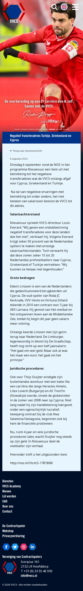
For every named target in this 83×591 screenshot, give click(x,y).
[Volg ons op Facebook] (6, 547)
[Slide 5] (45, 129)
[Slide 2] (24, 129)
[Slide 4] (38, 129)
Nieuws (6, 491)
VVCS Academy (11, 486)
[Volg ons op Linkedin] (32, 547)
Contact (7, 512)
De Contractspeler (13, 526)
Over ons (7, 506)
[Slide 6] (52, 129)
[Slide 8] (66, 129)
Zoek (58, 23)
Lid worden (9, 496)
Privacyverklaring (13, 536)
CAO (4, 501)
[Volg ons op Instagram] (23, 547)
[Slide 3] (31, 129)
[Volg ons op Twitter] (15, 547)
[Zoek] (54, 7)
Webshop (8, 531)
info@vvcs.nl (29, 576)
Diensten (7, 481)
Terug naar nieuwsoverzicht (27, 151)
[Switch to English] (64, 6)
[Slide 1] (17, 129)
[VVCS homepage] (13, 12)
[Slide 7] (59, 129)
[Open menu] (75, 7)
